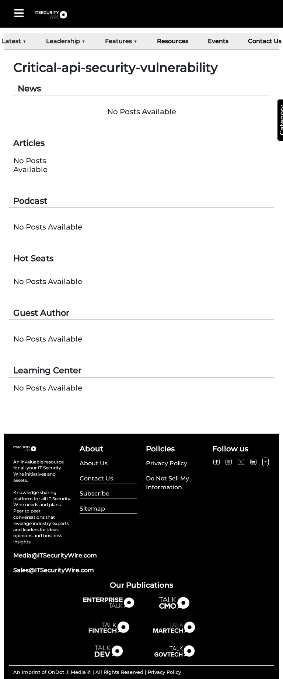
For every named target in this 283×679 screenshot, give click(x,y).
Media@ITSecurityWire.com (55, 555)
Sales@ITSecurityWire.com (53, 570)
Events (218, 41)
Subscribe (94, 493)
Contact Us (265, 41)
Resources (172, 41)
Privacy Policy (164, 672)
